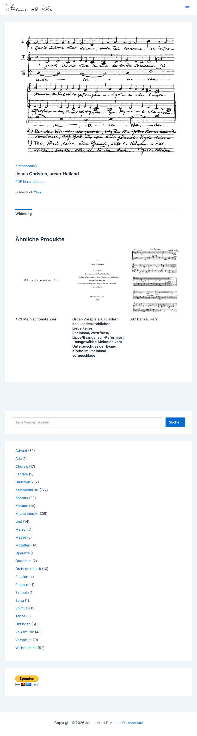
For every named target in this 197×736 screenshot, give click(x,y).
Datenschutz (132, 723)
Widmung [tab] (23, 214)
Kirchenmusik (26, 166)
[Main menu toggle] (187, 7)
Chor (37, 192)
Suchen (175, 422)
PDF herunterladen (30, 181)
